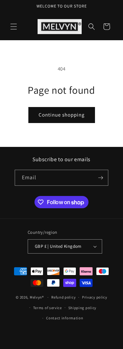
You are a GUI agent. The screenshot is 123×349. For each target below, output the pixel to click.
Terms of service (47, 307)
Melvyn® (37, 297)
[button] (13, 26)
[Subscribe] (100, 178)
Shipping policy (82, 307)
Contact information (64, 318)
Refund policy (63, 297)
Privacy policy (94, 297)
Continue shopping (62, 114)
